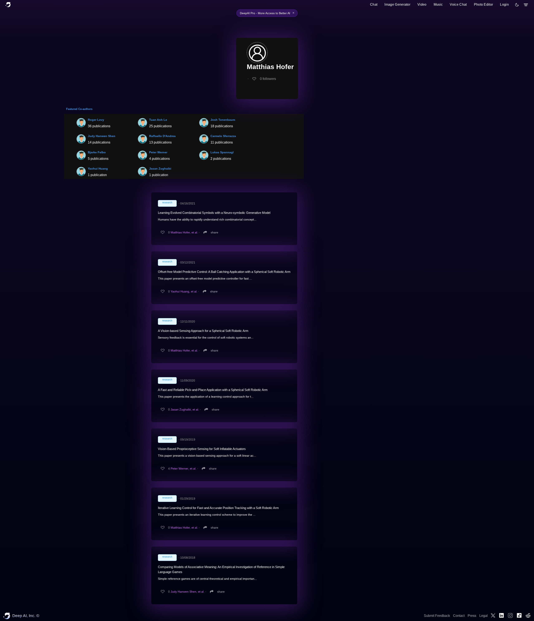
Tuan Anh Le (158, 119)
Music (438, 4)
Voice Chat (458, 4)
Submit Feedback (437, 615)
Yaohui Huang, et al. (184, 291)
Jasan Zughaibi (160, 168)
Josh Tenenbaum (222, 119)
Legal (483, 615)
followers (268, 79)
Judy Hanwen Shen (101, 136)
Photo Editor (483, 4)
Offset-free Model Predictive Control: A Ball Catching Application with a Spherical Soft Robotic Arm (224, 271)
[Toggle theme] (517, 4)
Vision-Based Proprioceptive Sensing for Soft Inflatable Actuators (202, 449)
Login (504, 4)
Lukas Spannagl (222, 152)
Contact (459, 615)
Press (472, 615)
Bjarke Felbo (97, 152)
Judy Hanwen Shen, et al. (187, 591)
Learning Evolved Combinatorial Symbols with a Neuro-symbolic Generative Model (214, 212)
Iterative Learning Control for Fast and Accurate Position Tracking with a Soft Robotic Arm (218, 508)
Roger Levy (96, 119)
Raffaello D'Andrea (162, 136)
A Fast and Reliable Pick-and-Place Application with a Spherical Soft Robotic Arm (213, 390)
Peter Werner (158, 152)
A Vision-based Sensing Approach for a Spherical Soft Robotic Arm (203, 331)
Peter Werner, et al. (183, 468)
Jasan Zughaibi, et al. (185, 409)
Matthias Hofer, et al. (184, 232)
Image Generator (397, 4)
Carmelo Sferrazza (223, 136)
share (214, 232)
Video (422, 4)
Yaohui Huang (98, 168)
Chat (373, 4)
